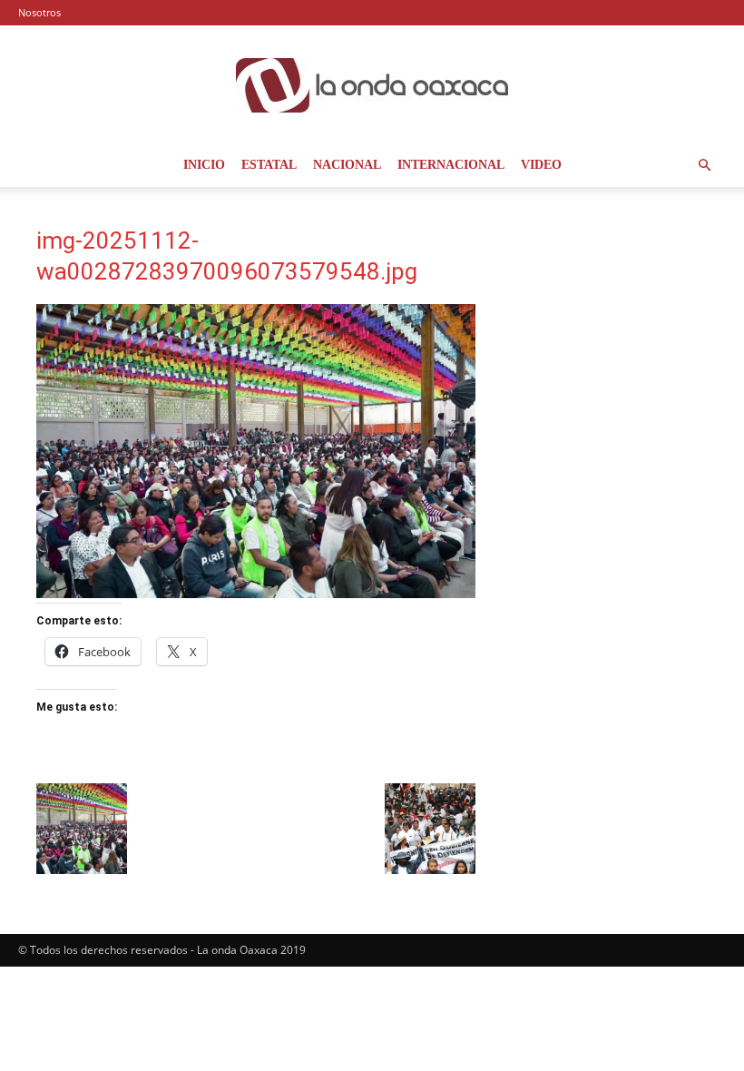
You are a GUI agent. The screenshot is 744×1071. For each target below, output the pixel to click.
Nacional (347, 165)
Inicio (204, 165)
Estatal (269, 165)
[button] (704, 165)
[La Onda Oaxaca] (372, 85)
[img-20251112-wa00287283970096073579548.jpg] (255, 593)
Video (541, 165)
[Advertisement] (604, 317)
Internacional (450, 165)
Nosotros (39, 12)
